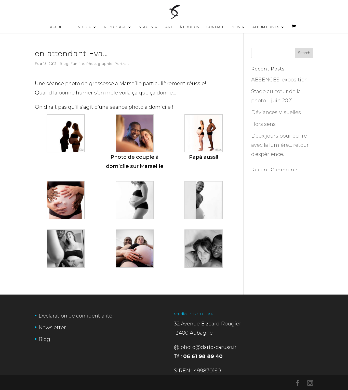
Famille (77, 64)
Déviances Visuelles (276, 112)
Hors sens (263, 124)
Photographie (99, 64)
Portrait (122, 64)
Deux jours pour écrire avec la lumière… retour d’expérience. (280, 145)
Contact (215, 27)
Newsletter (52, 327)
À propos (189, 27)
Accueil (57, 27)
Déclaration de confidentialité (75, 316)
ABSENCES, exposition (279, 80)
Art (168, 27)
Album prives (265, 27)
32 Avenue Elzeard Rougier (207, 324)
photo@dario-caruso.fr (209, 347)
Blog (64, 64)
